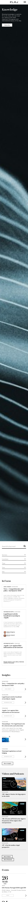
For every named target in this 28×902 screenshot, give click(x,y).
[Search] (24, 546)
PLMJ (14, 1)
